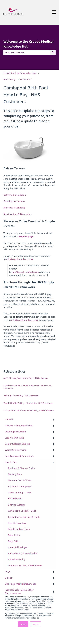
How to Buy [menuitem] (11, 461)
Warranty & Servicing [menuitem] (15, 449)
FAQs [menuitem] (7, 571)
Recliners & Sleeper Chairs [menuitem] (21, 468)
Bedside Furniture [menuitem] (17, 522)
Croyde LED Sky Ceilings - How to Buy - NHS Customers (27, 403)
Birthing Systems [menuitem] (16, 504)
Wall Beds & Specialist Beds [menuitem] (22, 510)
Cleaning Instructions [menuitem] (15, 431)
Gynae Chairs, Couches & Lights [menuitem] (24, 516)
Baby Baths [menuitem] (13, 541)
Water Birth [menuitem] (14, 498)
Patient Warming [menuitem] (16, 559)
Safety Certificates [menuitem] (14, 437)
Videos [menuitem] (8, 577)
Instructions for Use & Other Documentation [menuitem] (19, 591)
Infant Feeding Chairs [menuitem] (19, 528)
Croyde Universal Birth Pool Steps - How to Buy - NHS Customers (27, 387)
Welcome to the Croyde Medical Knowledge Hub (28, 44)
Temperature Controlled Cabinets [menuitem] (25, 565)
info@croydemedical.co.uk (20, 258)
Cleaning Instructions (14, 201)
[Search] (53, 52)
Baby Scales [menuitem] (14, 535)
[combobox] (26, 52)
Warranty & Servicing (14, 207)
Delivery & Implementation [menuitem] (18, 425)
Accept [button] (23, 624)
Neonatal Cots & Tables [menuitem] (20, 480)
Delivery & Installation (14, 194)
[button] (53, 419)
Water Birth (26, 79)
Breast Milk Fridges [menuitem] (18, 547)
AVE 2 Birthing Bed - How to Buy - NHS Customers (25, 378)
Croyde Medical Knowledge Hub (19, 72)
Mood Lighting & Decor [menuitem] (20, 492)
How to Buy (9, 79)
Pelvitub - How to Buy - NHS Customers (21, 395)
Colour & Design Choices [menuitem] (17, 443)
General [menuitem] (9, 419)
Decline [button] (36, 624)
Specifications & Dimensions (17, 213)
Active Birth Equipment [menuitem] (20, 486)
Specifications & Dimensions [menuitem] (19, 455)
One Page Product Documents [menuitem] (20, 583)
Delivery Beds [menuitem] (15, 474)
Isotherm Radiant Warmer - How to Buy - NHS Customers (28, 410)
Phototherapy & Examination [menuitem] (22, 553)
